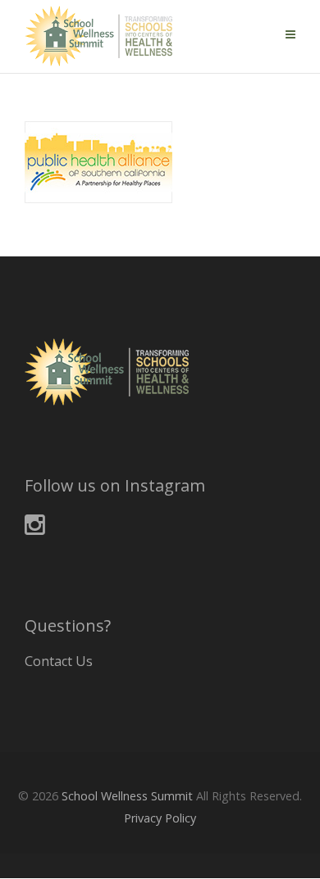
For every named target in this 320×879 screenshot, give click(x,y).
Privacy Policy (160, 818)
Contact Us (59, 661)
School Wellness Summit (127, 796)
